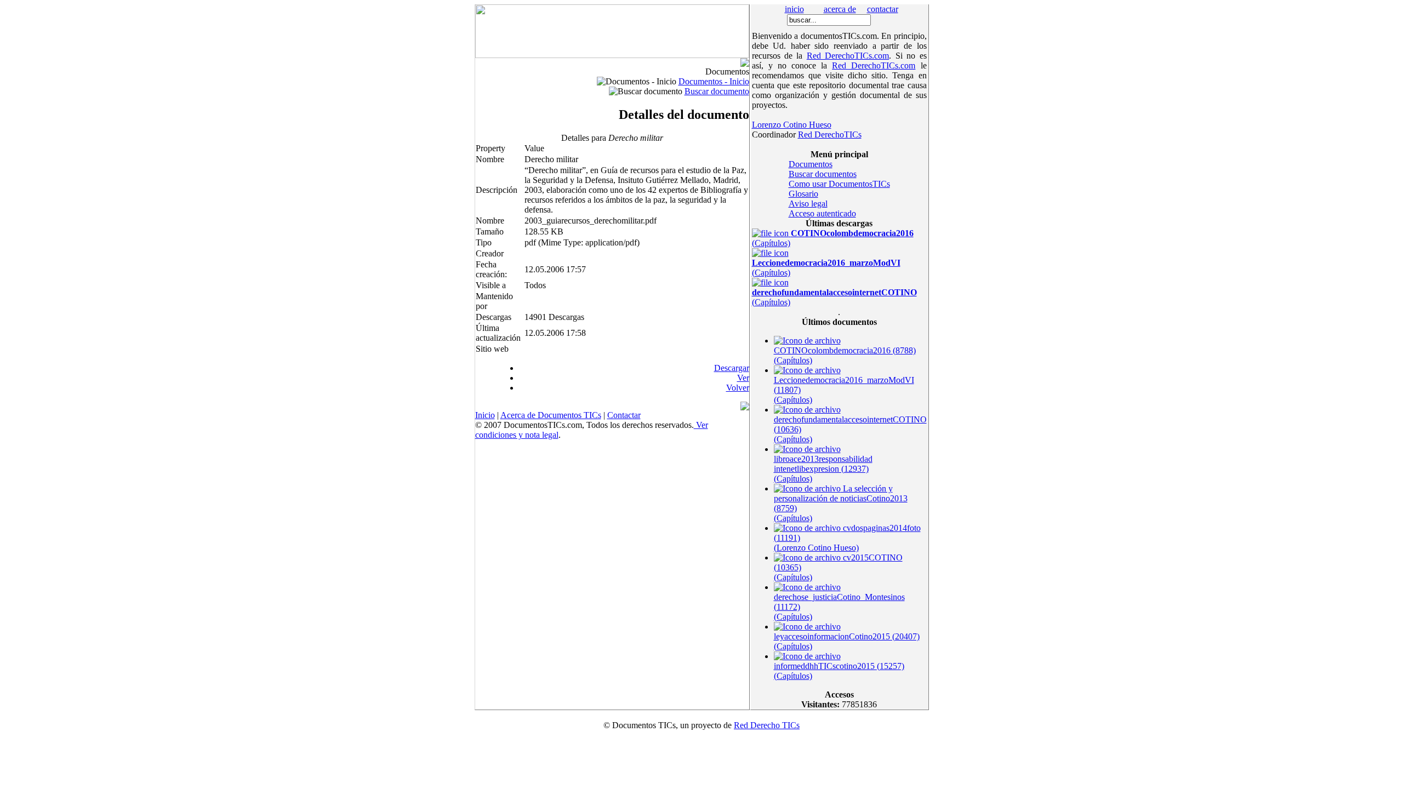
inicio (794, 9)
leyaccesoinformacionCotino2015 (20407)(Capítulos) (847, 641)
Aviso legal (808, 203)
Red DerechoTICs (830, 134)
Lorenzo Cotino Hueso (791, 124)
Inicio (485, 415)
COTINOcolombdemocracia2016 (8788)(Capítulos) (845, 355)
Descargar (731, 368)
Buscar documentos (823, 174)
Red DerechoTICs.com (848, 55)
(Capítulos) (826, 267)
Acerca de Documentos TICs (550, 415)
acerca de (840, 9)
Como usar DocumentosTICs (839, 183)
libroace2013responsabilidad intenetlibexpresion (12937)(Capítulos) (823, 468)
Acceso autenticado (822, 213)
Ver (743, 377)
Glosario (803, 193)
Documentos (810, 164)
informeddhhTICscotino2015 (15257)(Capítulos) (839, 671)
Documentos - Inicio (713, 81)
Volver (737, 387)
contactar (882, 9)
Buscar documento (717, 91)
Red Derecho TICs (767, 725)
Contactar (624, 415)
